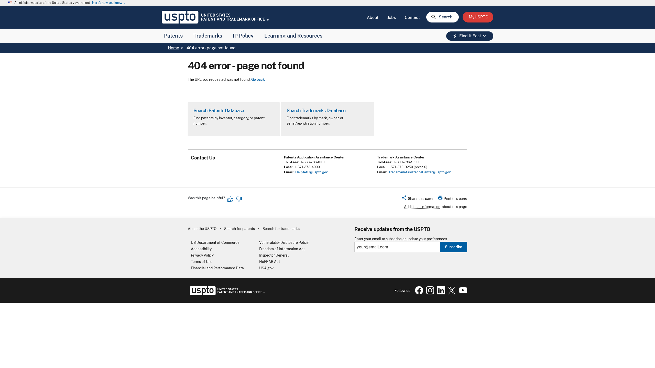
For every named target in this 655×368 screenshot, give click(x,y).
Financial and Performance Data (217, 268)
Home (173, 47)
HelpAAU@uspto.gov (311, 172)
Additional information (422, 207)
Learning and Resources (293, 36)
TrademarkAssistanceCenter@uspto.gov (419, 172)
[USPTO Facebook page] (418, 293)
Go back (258, 79)
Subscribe (453, 247)
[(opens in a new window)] (429, 293)
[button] (417, 199)
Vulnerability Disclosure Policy (284, 242)
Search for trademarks (281, 229)
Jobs (391, 17)
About (372, 17)
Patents (173, 36)
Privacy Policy (202, 255)
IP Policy (243, 36)
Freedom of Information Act (282, 249)
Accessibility (201, 249)
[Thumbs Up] (230, 199)
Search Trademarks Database (316, 110)
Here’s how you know (109, 3)
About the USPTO (202, 229)
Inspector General (274, 255)
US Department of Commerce (215, 242)
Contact (412, 17)
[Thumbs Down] (239, 199)
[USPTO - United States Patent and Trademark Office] (226, 294)
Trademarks (207, 36)
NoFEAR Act (269, 262)
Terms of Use (201, 262)
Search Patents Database (218, 110)
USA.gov (266, 268)
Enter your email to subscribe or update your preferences (400, 239)
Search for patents (239, 229)
